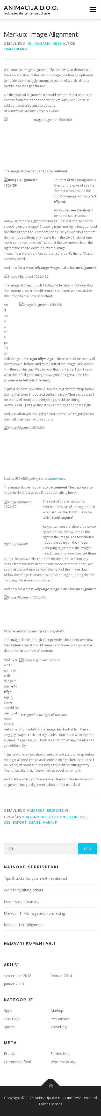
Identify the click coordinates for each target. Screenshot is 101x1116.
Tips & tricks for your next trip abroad (35, 878)
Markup (37, 810)
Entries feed (60, 1053)
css (7, 822)
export (20, 822)
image (35, 822)
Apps (8, 1010)
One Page (12, 1018)
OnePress (73, 1097)
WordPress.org (63, 1061)
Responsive (58, 810)
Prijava (9, 1053)
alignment (36, 817)
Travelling (59, 1026)
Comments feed (17, 1061)
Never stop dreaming (21, 901)
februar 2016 (61, 975)
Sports (9, 1026)
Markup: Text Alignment (24, 924)
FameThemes (15, 49)
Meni (92, 10)
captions (58, 817)
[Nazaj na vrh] (50, 1086)
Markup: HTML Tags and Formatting (34, 913)
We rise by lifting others (23, 890)
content (79, 817)
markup (50, 822)
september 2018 (17, 975)
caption (53, 478)
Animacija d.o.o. (31, 7)
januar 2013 (14, 983)
